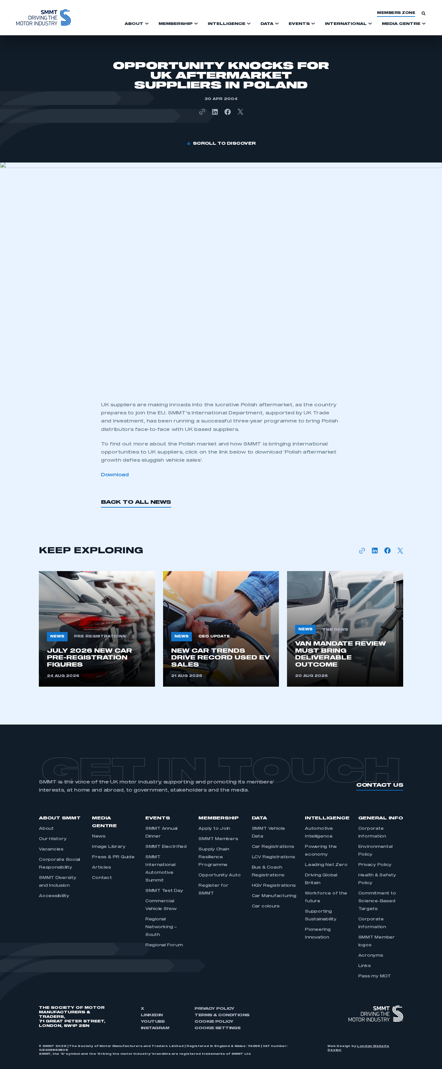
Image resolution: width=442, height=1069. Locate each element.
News (98, 836)
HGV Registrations (274, 886)
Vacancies (51, 849)
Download (115, 475)
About (46, 829)
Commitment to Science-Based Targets (377, 901)
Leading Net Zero (326, 865)
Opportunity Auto (219, 875)
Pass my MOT (374, 976)
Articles (101, 868)
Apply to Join (214, 829)
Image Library (108, 847)
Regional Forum (164, 945)
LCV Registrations (273, 857)
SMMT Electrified (166, 847)
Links (364, 966)
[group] (97, 629)
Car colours (266, 906)
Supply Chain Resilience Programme (213, 857)
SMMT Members (218, 839)
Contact (102, 878)
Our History (52, 839)
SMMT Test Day (164, 891)
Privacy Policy (375, 865)
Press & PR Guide (113, 857)
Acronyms (370, 956)
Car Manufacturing (274, 896)
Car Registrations (273, 847)
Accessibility (54, 896)
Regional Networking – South (161, 927)
